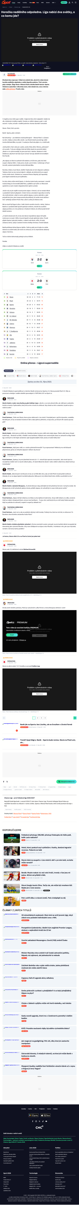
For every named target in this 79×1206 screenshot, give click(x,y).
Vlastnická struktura (22, 1200)
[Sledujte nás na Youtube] (46, 1121)
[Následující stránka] (75, 717)
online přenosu (10, 89)
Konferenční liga (35, 817)
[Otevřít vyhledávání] (72, 2)
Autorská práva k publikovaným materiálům (16, 1199)
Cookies (69, 1199)
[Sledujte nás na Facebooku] (32, 1121)
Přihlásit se (22, 640)
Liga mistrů (16, 817)
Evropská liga (25, 817)
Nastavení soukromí (12, 1200)
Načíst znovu (39, 44)
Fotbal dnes (7, 817)
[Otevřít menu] (75, 2)
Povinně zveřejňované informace (64, 1200)
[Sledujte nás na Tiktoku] (43, 1121)
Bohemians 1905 (46, 813)
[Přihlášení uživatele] (69, 2)
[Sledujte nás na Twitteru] (39, 1121)
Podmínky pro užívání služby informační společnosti (38, 1199)
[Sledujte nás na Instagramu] (36, 1121)
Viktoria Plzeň (17, 813)
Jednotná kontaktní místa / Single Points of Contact (38, 1200)
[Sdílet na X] (7, 781)
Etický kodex (53, 1200)
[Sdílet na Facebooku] (3, 781)
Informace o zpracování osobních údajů (58, 1199)
